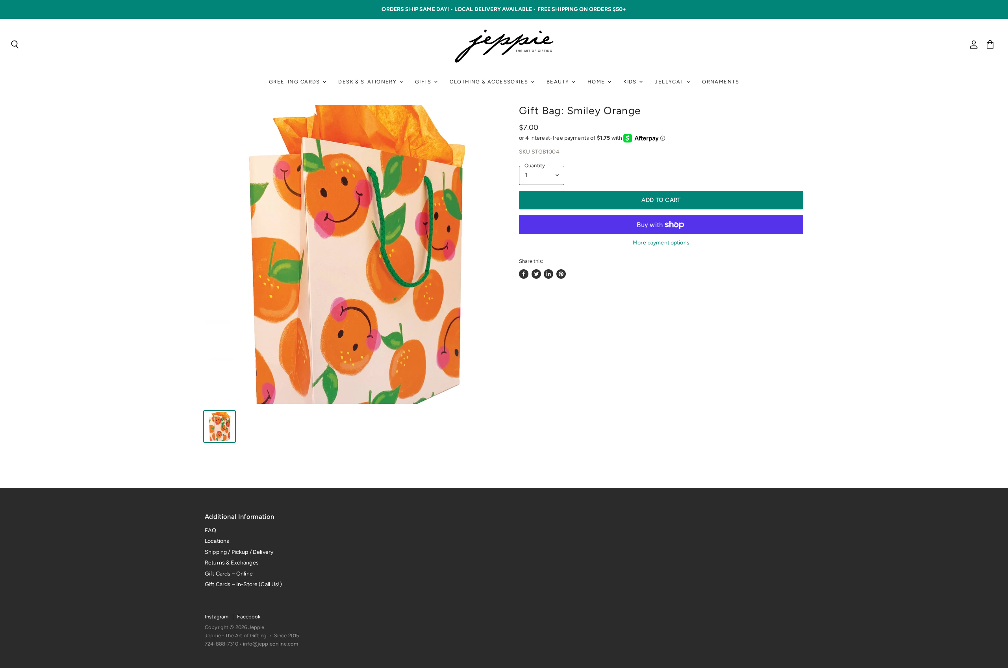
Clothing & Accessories (490, 82)
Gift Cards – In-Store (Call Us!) (243, 584)
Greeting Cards (295, 82)
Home (597, 82)
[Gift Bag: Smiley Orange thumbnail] (219, 426)
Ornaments (720, 82)
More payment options (661, 243)
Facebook (248, 617)
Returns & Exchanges (232, 562)
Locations (217, 541)
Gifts (424, 82)
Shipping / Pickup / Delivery (239, 552)
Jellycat (670, 82)
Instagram (216, 617)
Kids (630, 82)
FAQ (210, 530)
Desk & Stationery (368, 82)
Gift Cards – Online (229, 573)
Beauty (559, 82)
